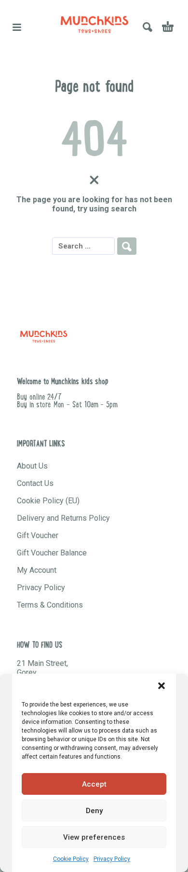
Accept (94, 784)
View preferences (94, 837)
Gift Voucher (37, 535)
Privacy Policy (112, 859)
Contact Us (35, 483)
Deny (94, 810)
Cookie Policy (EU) (48, 500)
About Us (32, 466)
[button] (161, 686)
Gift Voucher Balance (52, 552)
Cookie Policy (71, 859)
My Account (36, 570)
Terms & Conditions (50, 604)
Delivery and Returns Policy (63, 518)
